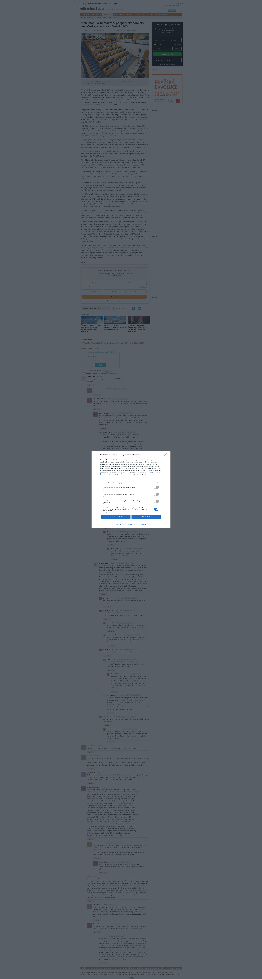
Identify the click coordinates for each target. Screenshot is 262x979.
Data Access (131, 524)
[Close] (166, 455)
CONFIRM (146, 517)
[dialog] (131, 489)
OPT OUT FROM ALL (116, 517)
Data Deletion (119, 524)
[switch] (156, 487)
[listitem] (131, 483)
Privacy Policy (142, 524)
